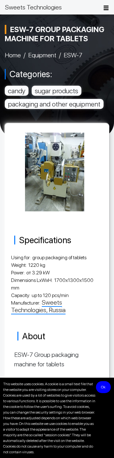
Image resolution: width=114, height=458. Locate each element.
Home (13, 55)
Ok (103, 387)
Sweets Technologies (33, 7)
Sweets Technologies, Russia (38, 306)
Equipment (42, 55)
